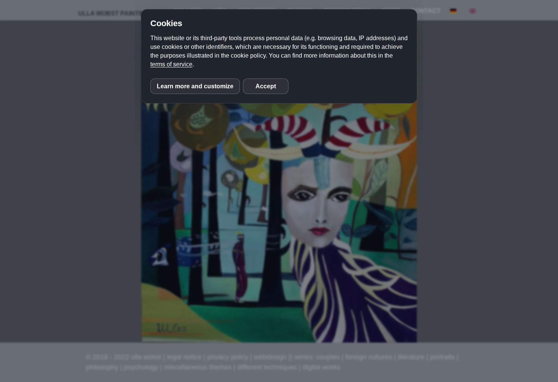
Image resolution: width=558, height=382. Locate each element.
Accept (265, 86)
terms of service (171, 64)
